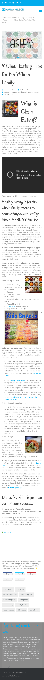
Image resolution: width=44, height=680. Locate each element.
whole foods (34, 610)
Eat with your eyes (15, 487)
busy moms (20, 589)
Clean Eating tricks (9, 600)
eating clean (23, 600)
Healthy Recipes (33, 92)
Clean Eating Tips (26, 595)
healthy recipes (8, 610)
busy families (7, 589)
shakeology (11, 306)
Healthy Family (23, 92)
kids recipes (22, 610)
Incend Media (9, 676)
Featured (14, 92)
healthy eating (8, 605)
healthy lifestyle (22, 605)
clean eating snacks (10, 595)
